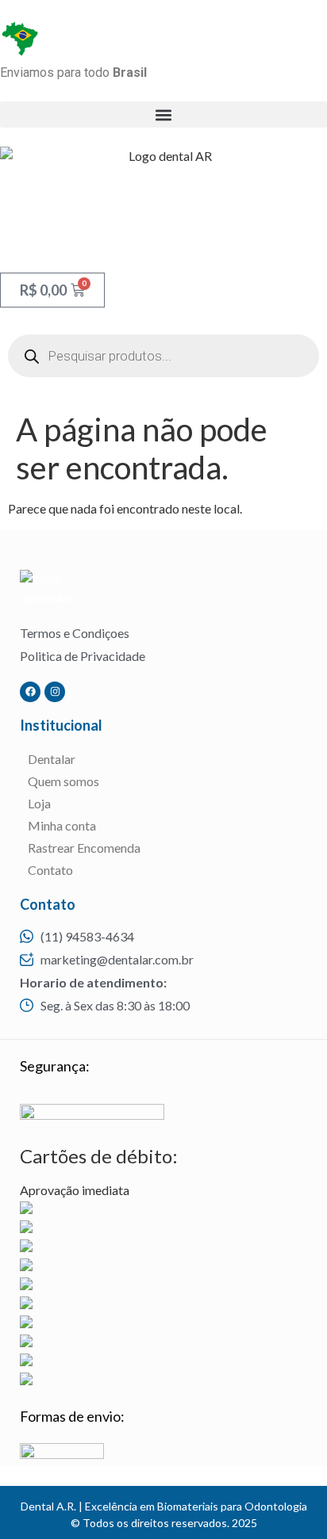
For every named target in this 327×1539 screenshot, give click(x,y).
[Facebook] (30, 692)
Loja (39, 803)
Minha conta (62, 825)
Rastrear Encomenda (84, 847)
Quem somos (63, 781)
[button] (163, 114)
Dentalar (51, 758)
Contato (50, 869)
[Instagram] (54, 692)
